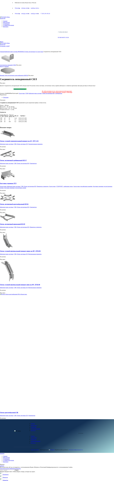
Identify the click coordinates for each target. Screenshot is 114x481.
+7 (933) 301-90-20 (62, 32)
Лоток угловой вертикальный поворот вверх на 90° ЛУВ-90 (20, 251)
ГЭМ (26, 93)
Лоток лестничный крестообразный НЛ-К (14, 204)
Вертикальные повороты (34, 254)
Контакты (33, 430)
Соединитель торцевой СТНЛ (8, 65)
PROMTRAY (21, 51)
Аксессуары (3, 186)
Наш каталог (34, 425)
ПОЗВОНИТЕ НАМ (63, 37)
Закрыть (2, 453)
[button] (53, 433)
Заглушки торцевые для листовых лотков (15, 187)
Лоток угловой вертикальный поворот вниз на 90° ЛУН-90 (20, 284)
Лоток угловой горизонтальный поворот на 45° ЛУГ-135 (19, 141)
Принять (18, 468)
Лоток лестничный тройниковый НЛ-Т (13, 160)
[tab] (58, 97)
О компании (33, 427)
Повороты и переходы (42, 186)
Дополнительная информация (8, 468)
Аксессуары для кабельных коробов (82, 186)
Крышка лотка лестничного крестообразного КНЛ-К (14, 75)
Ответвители (33, 163)
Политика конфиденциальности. (76, 449)
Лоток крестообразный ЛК (9, 412)
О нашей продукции (35, 429)
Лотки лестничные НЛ (48, 93)
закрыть (2, 465)
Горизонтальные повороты (35, 144)
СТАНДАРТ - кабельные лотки (64, 186)
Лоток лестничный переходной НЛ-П (12, 224)
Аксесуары (40, 51)
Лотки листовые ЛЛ (22, 144)
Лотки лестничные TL (31, 51)
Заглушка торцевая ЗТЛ (8, 183)
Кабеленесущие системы (11, 51)
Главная (2, 51)
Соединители (58, 93)
